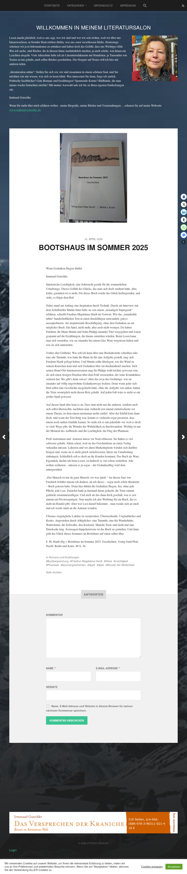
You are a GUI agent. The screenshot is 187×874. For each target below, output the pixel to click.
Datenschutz (103, 5)
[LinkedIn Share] (183, 212)
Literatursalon (97, 843)
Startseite (52, 5)
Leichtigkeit (121, 561)
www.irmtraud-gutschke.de (25, 110)
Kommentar (54, 615)
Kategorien (75, 5)
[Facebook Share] (183, 196)
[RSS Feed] (183, 5)
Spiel (101, 565)
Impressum (128, 5)
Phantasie (53, 565)
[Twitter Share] (183, 204)
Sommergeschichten (74, 565)
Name (51, 668)
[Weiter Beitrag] (183, 437)
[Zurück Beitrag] (4, 437)
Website (52, 687)
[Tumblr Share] (183, 219)
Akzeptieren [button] (174, 866)
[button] (183, 242)
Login (13, 850)
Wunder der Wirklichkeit (120, 565)
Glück (108, 561)
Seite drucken (54, 572)
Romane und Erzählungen (64, 557)
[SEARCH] (145, 5)
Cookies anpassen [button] (152, 866)
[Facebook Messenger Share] (183, 235)
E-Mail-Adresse (108, 668)
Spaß (92, 565)
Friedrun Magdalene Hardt (87, 561)
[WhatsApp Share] (183, 227)
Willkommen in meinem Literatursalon (93, 27)
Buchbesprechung (57, 561)
